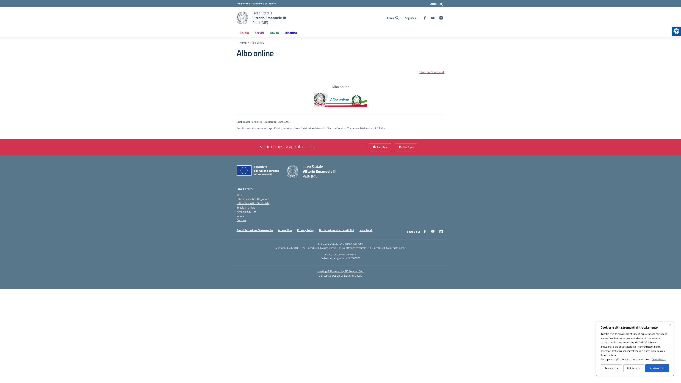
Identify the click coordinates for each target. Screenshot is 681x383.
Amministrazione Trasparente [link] (255, 230)
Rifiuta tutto (633, 368)
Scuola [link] (244, 32)
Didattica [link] (291, 32)
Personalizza (611, 368)
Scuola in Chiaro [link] (246, 207)
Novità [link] (274, 32)
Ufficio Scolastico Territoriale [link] (253, 203)
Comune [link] (241, 220)
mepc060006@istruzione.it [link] (322, 248)
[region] (635, 349)
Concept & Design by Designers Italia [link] (340, 275)
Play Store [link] (408, 147)
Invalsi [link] (240, 216)
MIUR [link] (240, 195)
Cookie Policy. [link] (659, 359)
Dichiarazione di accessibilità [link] (336, 230)
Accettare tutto (657, 368)
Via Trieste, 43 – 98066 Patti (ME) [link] (345, 244)
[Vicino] (670, 325)
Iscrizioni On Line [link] (246, 212)
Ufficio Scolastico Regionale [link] (253, 199)
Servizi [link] (259, 32)
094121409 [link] (292, 248)
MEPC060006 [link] (352, 258)
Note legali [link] (365, 230)
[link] (676, 31)
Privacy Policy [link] (305, 230)
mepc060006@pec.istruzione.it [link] (389, 248)
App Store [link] (382, 147)
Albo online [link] (285, 230)
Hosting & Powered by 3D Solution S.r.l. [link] (340, 271)
